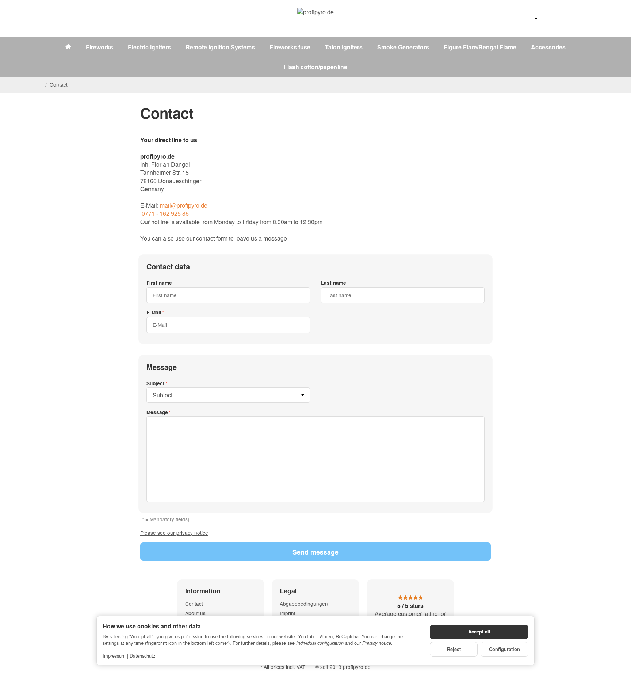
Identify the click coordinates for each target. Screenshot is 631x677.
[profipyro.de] (315, 19)
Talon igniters (344, 47)
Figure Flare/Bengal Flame (480, 47)
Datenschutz (142, 655)
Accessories (548, 47)
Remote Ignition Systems (220, 47)
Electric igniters (149, 47)
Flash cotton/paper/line (315, 67)
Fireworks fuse (289, 47)
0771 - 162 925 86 (164, 213)
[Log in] (568, 18)
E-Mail (153, 312)
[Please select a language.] (528, 18)
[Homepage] (39, 85)
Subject (155, 383)
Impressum (114, 655)
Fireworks (99, 47)
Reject (454, 649)
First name (159, 282)
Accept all (479, 631)
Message (157, 412)
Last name (333, 282)
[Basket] (587, 18)
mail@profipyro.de (183, 205)
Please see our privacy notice (174, 532)
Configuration (504, 649)
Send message (315, 551)
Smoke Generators (403, 47)
